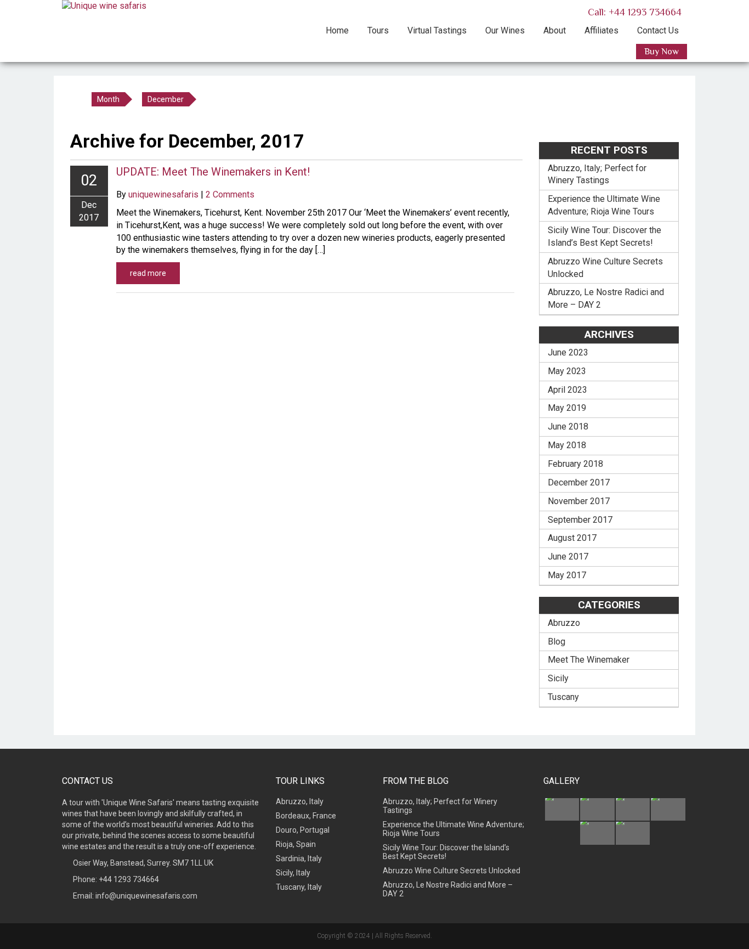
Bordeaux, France (306, 815)
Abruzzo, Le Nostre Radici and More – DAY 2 (606, 298)
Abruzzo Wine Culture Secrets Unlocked (605, 267)
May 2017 (567, 575)
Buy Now (661, 52)
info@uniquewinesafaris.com (146, 895)
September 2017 (580, 520)
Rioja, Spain (296, 844)
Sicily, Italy (293, 872)
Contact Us (658, 30)
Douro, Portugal (303, 830)
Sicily (558, 678)
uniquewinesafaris (163, 194)
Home (337, 30)
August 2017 (572, 538)
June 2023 (568, 352)
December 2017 (579, 482)
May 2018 (567, 445)
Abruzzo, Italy (300, 801)
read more (148, 273)
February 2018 (575, 464)
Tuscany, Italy (299, 887)
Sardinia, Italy (299, 858)
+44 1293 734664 (129, 879)
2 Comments (230, 194)
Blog (556, 641)
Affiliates (602, 30)
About (554, 30)
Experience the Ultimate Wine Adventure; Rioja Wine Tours (604, 205)
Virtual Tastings (437, 30)
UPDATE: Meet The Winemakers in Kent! (213, 171)
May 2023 (567, 371)
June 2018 (568, 426)
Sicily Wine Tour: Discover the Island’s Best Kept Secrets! (604, 236)
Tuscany (563, 697)
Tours (378, 30)
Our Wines (505, 30)
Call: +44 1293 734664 (633, 12)
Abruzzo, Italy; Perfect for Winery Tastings (597, 174)
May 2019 (567, 408)
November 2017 (579, 501)
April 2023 (567, 390)
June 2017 (568, 556)
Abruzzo (564, 623)
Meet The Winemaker (588, 659)
